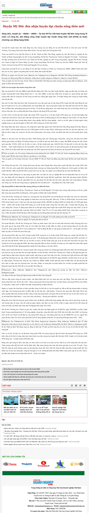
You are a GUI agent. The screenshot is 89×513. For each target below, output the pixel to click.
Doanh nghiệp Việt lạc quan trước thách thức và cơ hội (21, 444)
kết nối (7, 386)
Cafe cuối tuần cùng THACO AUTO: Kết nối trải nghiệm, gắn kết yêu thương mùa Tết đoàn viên (33, 17)
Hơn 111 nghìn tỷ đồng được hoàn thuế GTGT (17, 379)
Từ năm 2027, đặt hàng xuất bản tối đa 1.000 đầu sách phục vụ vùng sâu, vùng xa (30, 436)
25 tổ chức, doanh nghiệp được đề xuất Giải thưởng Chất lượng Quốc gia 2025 (26, 371)
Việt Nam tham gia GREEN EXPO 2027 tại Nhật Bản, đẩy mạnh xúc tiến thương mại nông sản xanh (35, 441)
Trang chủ (5, 21)
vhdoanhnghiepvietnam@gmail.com (72, 506)
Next (81, 464)
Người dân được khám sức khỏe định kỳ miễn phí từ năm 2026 (24, 428)
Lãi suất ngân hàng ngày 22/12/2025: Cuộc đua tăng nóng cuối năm (25, 439)
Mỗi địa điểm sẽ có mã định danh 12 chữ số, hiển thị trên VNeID (22, 369)
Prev (5, 464)
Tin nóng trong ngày (12, 391)
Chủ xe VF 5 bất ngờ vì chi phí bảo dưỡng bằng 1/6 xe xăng (21, 374)
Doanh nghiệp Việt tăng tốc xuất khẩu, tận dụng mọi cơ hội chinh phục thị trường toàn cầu (30, 377)
